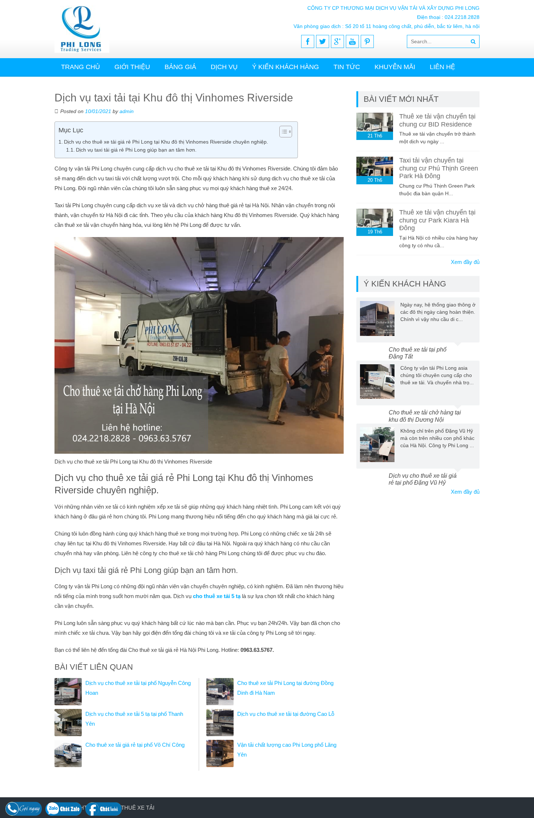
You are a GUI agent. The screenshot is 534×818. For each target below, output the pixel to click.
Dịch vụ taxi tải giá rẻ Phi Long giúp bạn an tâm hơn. (136, 150)
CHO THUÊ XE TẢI (130, 808)
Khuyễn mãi (395, 67)
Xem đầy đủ (465, 262)
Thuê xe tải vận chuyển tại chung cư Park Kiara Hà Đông (437, 220)
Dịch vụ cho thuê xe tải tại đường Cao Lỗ (285, 714)
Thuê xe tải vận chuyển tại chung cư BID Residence (437, 120)
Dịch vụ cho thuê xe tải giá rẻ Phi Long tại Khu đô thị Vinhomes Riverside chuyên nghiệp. (166, 142)
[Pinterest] (367, 41)
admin (127, 111)
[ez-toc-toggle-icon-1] (282, 131)
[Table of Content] (285, 131)
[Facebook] (307, 41)
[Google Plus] (337, 41)
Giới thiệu (132, 67)
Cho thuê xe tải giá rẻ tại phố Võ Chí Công (135, 745)
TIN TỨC (346, 67)
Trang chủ (80, 67)
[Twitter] (322, 41)
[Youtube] (352, 41)
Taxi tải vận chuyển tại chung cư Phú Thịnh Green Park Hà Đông (438, 168)
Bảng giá (180, 67)
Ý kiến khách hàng (285, 67)
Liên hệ (442, 67)
